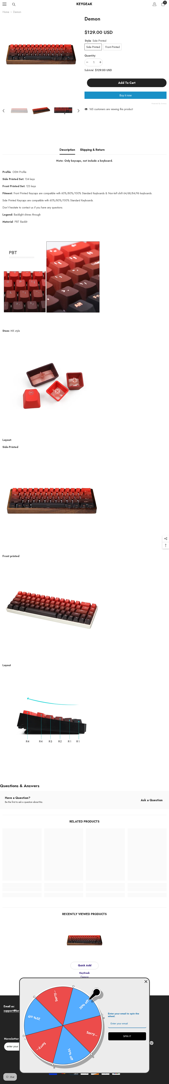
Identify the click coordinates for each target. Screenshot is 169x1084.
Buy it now (125, 95)
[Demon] (84, 940)
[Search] (14, 4)
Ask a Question (152, 800)
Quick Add (84, 965)
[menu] (4, 4)
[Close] (146, 981)
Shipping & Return (92, 150)
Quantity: (90, 56)
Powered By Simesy (159, 103)
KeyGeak (84, 973)
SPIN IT (127, 1036)
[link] (22, 889)
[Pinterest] (151, 1043)
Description (67, 150)
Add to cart (126, 83)
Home (5, 12)
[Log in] (154, 4)
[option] (41, 55)
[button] (3, 110)
